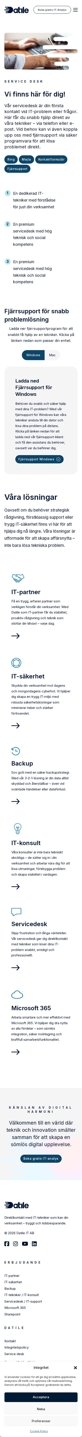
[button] (75, 1368)
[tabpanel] (41, 420)
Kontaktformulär (51, 159)
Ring (11, 159)
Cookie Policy (39, 1431)
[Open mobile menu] (75, 10)
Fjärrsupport (17, 169)
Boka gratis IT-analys (41, 1158)
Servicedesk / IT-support (23, 1301)
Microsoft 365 (15, 1308)
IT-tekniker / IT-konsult (22, 1295)
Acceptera (41, 1397)
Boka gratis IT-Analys (52, 9)
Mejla (26, 159)
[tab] (33, 355)
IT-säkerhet (13, 1282)
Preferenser (41, 1421)
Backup (10, 1288)
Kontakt (10, 1341)
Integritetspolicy (16, 1347)
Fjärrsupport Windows (36, 459)
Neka (41, 1409)
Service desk (14, 1354)
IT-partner (11, 1276)
